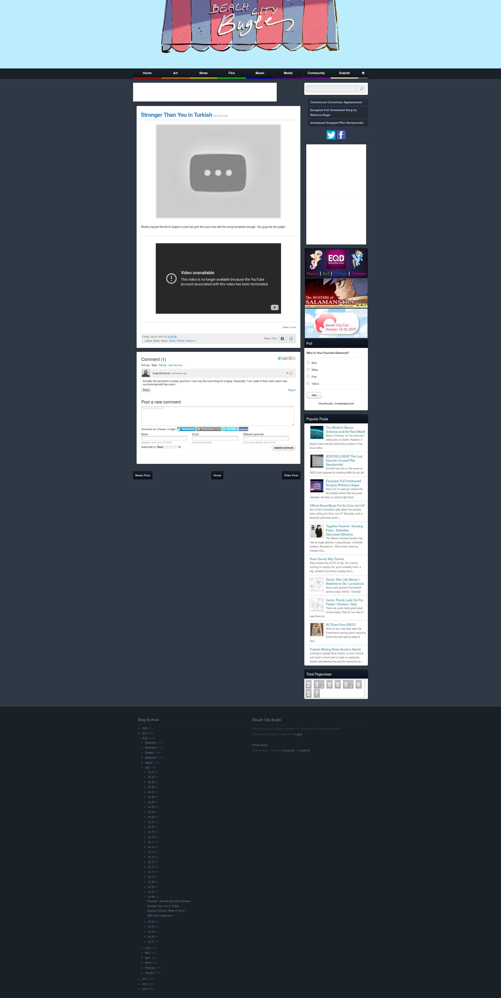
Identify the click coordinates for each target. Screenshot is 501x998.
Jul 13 (151, 861)
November (150, 747)
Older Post (291, 475)
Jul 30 (151, 777)
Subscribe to (148, 447)
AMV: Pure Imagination (159, 915)
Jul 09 (151, 881)
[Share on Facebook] (282, 338)
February (150, 967)
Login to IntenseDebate (186, 429)
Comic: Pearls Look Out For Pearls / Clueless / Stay (344, 602)
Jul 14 (151, 857)
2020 (145, 728)
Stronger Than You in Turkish (176, 114)
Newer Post (142, 475)
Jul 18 (151, 837)
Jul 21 (151, 822)
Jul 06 (151, 896)
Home (147, 73)
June (147, 947)
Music (260, 73)
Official (180, 340)
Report (292, 390)
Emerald (292, 327)
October (149, 752)
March (148, 962)
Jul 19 (151, 832)
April (147, 957)
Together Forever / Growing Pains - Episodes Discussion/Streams (344, 530)
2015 (145, 989)
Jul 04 (151, 926)
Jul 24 (151, 806)
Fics (232, 73)
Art (175, 73)
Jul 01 (151, 941)
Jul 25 (151, 802)
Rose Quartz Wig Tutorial (327, 559)
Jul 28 (151, 787)
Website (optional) (253, 434)
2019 (145, 733)
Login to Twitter (230, 429)
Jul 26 (151, 797)
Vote (314, 395)
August (149, 762)
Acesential (288, 750)
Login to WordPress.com (208, 429)
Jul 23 (151, 812)
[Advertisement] (205, 92)
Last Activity (175, 365)
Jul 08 (151, 886)
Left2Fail (305, 750)
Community (316, 73)
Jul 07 (151, 891)
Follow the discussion (292, 358)
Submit (344, 73)
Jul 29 (151, 782)
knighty (298, 734)
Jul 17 (151, 841)
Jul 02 (151, 936)
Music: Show (168, 340)
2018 (145, 738)
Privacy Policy (260, 745)
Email (195, 434)
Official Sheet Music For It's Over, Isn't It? (337, 505)
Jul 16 (151, 847)
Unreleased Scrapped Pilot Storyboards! (337, 123)
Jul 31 (151, 772)
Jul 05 (151, 921)
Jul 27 (151, 792)
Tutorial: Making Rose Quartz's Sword (335, 649)
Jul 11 (151, 871)
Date (154, 365)
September (151, 757)
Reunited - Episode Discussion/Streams (169, 901)
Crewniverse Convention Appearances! (336, 102)
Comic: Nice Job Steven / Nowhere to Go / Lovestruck (345, 581)
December (150, 742)
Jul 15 (151, 851)
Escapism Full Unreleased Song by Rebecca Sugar (343, 483)
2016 (145, 984)
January (149, 972)
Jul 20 (151, 826)
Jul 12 (151, 867)
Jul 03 (151, 931)
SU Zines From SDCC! (341, 624)
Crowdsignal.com (344, 403)
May (147, 952)
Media (288, 73)
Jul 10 (151, 877)
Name (144, 434)
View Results (325, 403)
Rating (162, 365)
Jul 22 (151, 816)
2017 (145, 979)
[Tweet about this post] (291, 338)
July (147, 767)
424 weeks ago (179, 373)
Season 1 (191, 340)
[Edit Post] (179, 336)
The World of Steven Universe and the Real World (345, 429)
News (203, 73)
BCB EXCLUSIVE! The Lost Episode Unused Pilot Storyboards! (344, 460)
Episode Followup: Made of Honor (166, 910)
